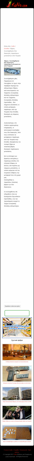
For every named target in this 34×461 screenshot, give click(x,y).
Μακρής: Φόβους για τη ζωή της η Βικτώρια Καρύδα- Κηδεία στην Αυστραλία (17, 421)
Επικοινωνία (23, 450)
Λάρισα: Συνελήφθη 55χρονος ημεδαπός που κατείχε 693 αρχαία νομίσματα (17, 441)
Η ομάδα (16, 450)
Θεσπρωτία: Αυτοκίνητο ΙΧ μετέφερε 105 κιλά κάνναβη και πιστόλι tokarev (17, 383)
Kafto (15, 454)
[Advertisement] (17, 27)
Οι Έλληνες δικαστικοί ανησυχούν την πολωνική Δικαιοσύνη (17, 361)
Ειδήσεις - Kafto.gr (17, 4)
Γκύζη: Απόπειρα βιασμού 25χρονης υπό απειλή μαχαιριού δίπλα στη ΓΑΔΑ (17, 401)
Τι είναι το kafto (8, 450)
